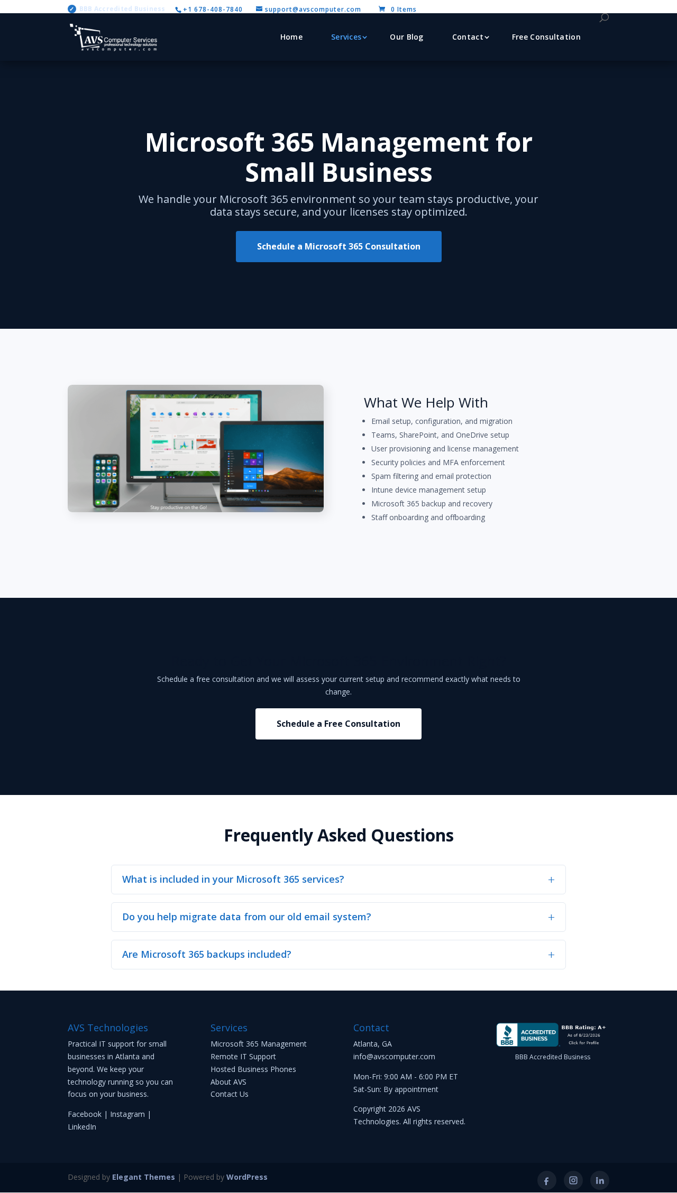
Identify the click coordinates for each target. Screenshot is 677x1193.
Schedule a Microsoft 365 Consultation (338, 246)
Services (346, 37)
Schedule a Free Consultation (338, 723)
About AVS (228, 1082)
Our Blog (406, 37)
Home (291, 37)
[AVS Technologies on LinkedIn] (599, 1180)
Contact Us (230, 1094)
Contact (467, 37)
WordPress (247, 1177)
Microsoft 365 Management (259, 1044)
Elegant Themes (143, 1177)
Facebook (85, 1114)
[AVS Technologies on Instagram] (573, 1180)
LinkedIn (82, 1127)
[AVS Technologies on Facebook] (546, 1180)
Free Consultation (546, 37)
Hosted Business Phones (253, 1069)
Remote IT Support (243, 1056)
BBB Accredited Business (117, 9)
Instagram (127, 1114)
